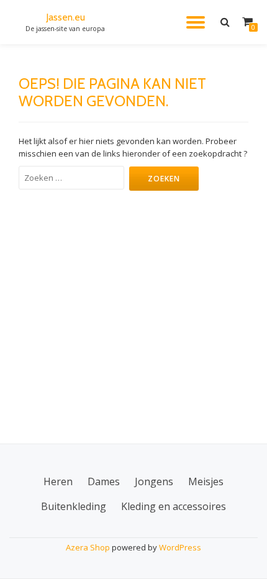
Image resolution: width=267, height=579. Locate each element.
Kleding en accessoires (173, 506)
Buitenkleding (73, 506)
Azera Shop (88, 547)
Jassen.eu (65, 17)
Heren (58, 481)
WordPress (180, 547)
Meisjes (206, 481)
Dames (104, 481)
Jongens (154, 481)
